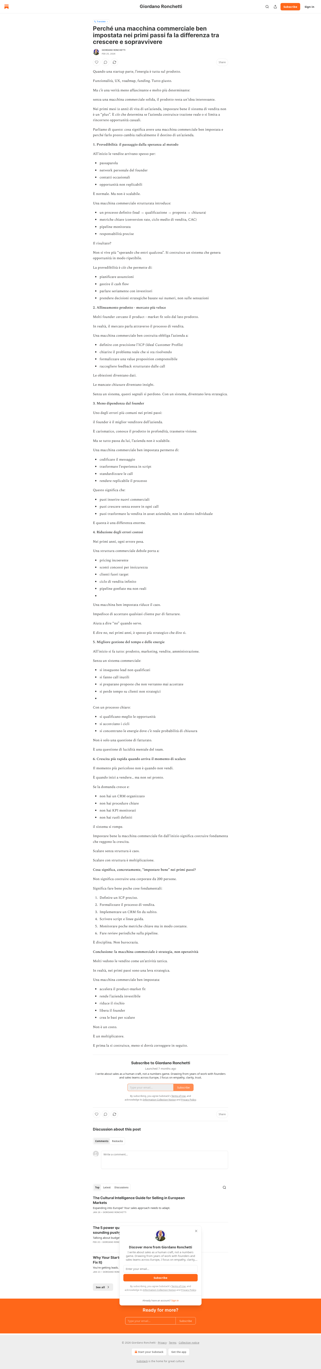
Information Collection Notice (159, 1290)
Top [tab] (97, 1187)
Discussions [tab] (121, 1187)
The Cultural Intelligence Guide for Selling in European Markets (139, 1200)
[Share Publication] (275, 6)
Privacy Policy (188, 1290)
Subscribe (290, 7)
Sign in (309, 7)
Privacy (162, 1342)
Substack (142, 1361)
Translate (101, 21)
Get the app (178, 1352)
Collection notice (189, 1342)
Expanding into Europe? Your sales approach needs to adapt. (131, 1208)
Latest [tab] (107, 1187)
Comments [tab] (101, 1141)
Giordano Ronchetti (114, 50)
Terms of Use (178, 1286)
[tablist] (109, 1141)
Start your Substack (150, 1352)
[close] (196, 1231)
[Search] (267, 6)
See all (100, 1287)
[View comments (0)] (105, 62)
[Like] (96, 62)
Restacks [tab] (117, 1141)
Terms (172, 1342)
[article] (160, 1207)
